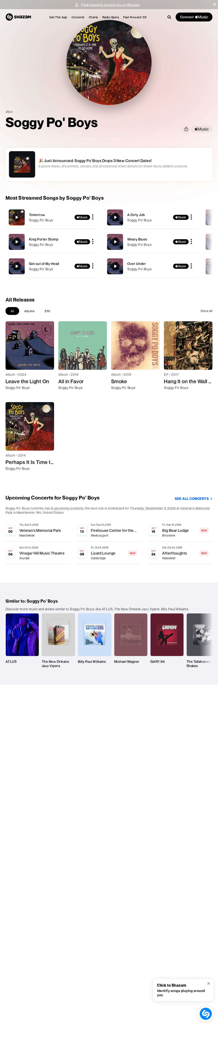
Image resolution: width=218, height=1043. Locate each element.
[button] (214, 4)
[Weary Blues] (150, 242)
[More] (92, 217)
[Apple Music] (13, 395)
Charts (93, 17)
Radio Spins (110, 17)
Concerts (78, 17)
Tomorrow (37, 215)
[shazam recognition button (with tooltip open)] (205, 1013)
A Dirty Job (136, 215)
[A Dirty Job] (150, 217)
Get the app (58, 17)
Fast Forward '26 (134, 17)
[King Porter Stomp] (52, 242)
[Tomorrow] (52, 217)
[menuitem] (58, 17)
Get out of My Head (44, 264)
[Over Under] (150, 266)
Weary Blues (137, 239)
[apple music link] (201, 129)
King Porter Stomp (44, 239)
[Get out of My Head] (52, 266)
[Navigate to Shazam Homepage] (18, 17)
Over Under (136, 264)
